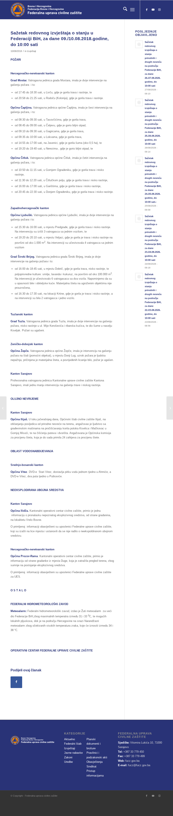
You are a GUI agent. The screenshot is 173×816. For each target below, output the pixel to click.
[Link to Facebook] (146, 10)
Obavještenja (94, 761)
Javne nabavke (73, 752)
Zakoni (68, 757)
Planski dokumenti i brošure (93, 744)
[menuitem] (123, 9)
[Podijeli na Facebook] (16, 682)
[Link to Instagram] (159, 10)
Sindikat (91, 766)
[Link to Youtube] (153, 10)
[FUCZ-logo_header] (58, 9)
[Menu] (132, 9)
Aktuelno (69, 739)
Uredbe (68, 761)
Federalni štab (72, 743)
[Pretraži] (123, 9)
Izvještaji (31, 51)
